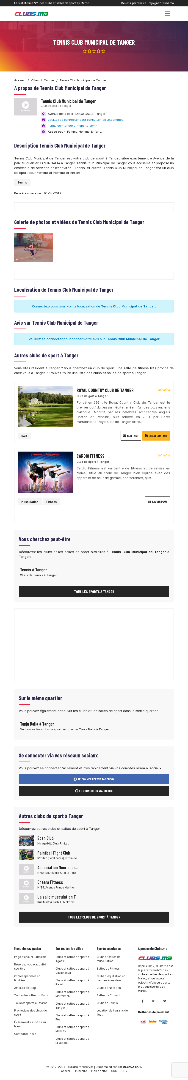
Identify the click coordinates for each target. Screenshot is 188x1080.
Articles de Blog (25, 988)
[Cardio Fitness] (45, 472)
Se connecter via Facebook (95, 779)
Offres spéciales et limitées (27, 978)
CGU (114, 1071)
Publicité (81, 1071)
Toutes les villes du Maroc (31, 995)
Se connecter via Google (95, 791)
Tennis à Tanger (33, 569)
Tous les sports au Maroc (30, 1003)
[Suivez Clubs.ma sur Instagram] (153, 1001)
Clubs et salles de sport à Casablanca (72, 970)
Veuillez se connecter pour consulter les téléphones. (86, 119)
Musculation (29, 501)
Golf (24, 436)
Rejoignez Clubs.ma (161, 3)
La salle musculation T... (57, 896)
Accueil (66, 1071)
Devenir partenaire (133, 3)
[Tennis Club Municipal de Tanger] (33, 247)
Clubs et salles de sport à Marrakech (72, 994)
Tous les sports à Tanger (94, 591)
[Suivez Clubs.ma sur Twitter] (164, 1001)
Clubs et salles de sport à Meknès (72, 1029)
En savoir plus (158, 501)
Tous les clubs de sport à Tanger (94, 917)
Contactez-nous (25, 1034)
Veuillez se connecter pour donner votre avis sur (94, 339)
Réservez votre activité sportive (30, 966)
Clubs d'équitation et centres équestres (111, 978)
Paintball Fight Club (53, 852)
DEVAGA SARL (132, 1067)
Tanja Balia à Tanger (37, 723)
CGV (124, 1071)
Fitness (51, 501)
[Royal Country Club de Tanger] (45, 406)
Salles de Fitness (108, 968)
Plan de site (99, 1071)
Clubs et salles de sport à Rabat (72, 982)
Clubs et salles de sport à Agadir (72, 959)
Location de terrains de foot (112, 1012)
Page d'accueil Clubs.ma (30, 957)
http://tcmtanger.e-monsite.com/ (72, 125)
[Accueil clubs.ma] (31, 14)
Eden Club (45, 838)
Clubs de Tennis (107, 1003)
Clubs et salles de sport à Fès (72, 1017)
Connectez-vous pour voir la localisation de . (94, 306)
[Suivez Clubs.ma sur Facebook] (142, 1001)
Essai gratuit (158, 436)
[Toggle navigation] (167, 13)
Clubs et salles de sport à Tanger (72, 1005)
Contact (132, 436)
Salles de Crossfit (109, 995)
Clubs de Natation (109, 988)
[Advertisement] (94, 645)
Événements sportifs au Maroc (30, 1024)
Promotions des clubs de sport (30, 1012)
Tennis (22, 182)
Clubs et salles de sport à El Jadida (72, 1040)
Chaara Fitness (50, 882)
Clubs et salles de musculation (108, 959)
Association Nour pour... (57, 867)
